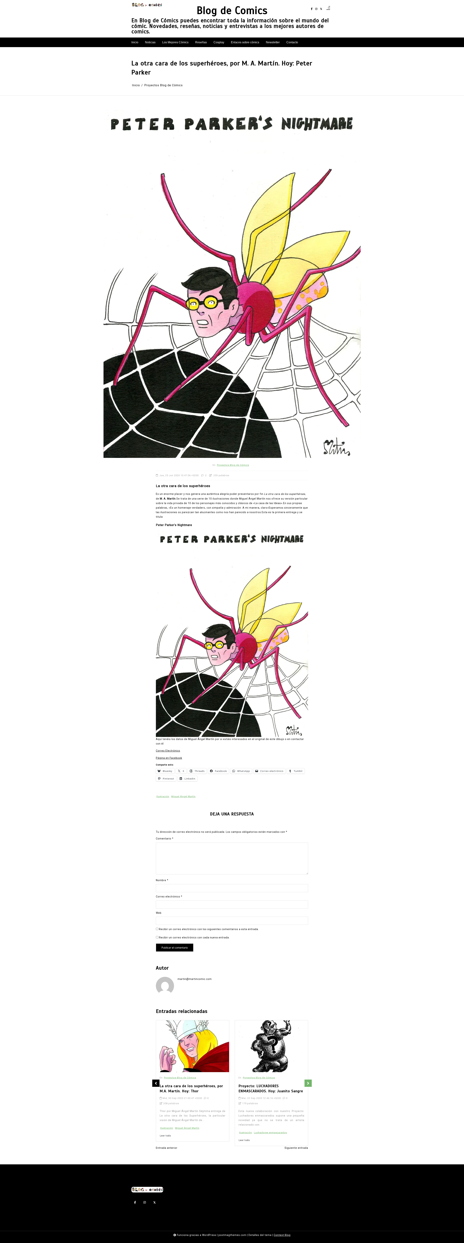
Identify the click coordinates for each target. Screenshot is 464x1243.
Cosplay (219, 42)
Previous (156, 1083)
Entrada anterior (166, 1147)
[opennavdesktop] (328, 9)
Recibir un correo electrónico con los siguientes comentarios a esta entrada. (209, 929)
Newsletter (273, 42)
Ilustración (162, 796)
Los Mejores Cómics (175, 42)
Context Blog (282, 1235)
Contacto (292, 42)
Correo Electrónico (168, 750)
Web (158, 912)
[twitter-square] (321, 9)
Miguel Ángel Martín (183, 796)
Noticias (150, 42)
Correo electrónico (169, 896)
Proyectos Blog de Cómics (233, 465)
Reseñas (201, 42)
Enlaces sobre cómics (245, 42)
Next (308, 1083)
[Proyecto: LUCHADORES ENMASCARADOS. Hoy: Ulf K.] (255, 1034)
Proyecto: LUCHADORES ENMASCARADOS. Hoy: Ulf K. (263, 1065)
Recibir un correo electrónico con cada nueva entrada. (194, 937)
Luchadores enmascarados (191, 1132)
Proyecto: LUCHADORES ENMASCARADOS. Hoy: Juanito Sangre (192, 1088)
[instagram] (316, 9)
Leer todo (165, 1140)
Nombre (162, 880)
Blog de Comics (232, 10)
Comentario (164, 838)
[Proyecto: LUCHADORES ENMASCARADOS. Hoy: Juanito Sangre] (192, 1046)
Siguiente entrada (296, 1147)
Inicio (134, 42)
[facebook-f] (311, 9)
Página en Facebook (169, 757)
